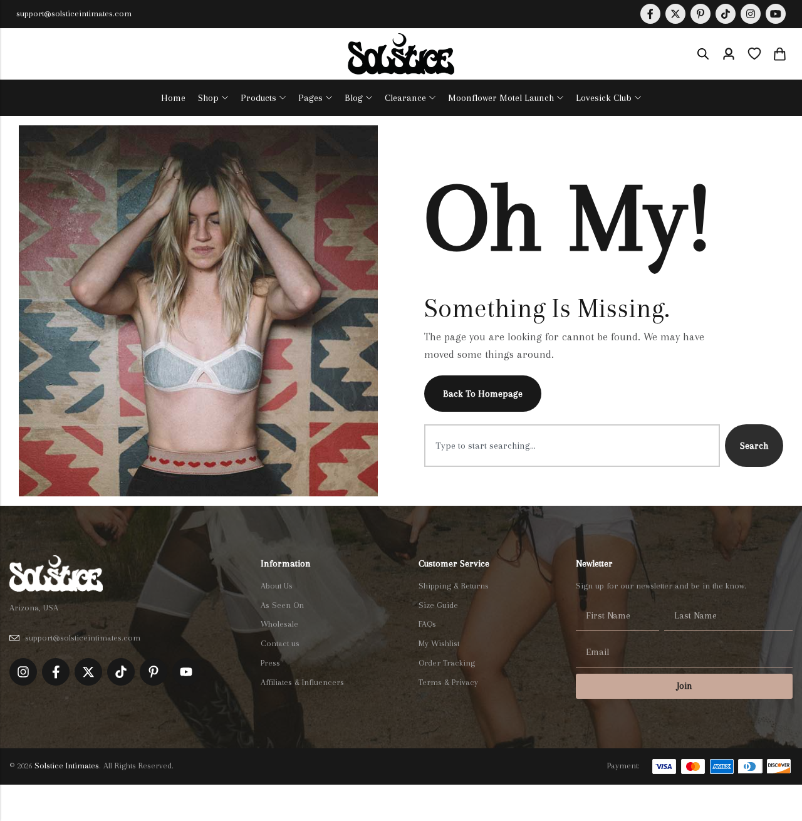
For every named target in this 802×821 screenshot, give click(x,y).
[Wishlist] (754, 54)
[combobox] (572, 445)
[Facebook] (650, 14)
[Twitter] (675, 14)
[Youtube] (776, 14)
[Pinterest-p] (153, 672)
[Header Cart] (779, 54)
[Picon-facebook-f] (56, 672)
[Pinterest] (700, 14)
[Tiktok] (121, 672)
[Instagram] (751, 14)
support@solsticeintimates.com (74, 13)
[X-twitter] (88, 672)
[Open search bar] (703, 54)
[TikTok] (726, 14)
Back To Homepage (483, 393)
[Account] (729, 54)
